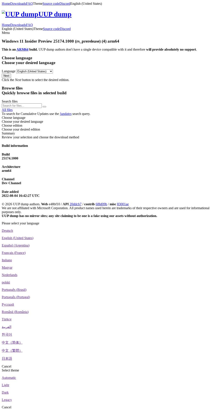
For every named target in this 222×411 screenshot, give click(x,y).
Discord (64, 3)
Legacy (7, 400)
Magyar (7, 267)
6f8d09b (101, 204)
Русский (8, 304)
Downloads (18, 3)
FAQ (29, 3)
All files (7, 110)
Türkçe (6, 319)
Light (5, 385)
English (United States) (17, 238)
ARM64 (22, 49)
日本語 (7, 358)
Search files (10, 101)
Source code (50, 3)
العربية (6, 327)
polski (6, 282)
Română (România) (15, 312)
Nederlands (9, 275)
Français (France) (14, 253)
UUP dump (55, 14)
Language (8, 71)
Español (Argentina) (15, 245)
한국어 (7, 334)
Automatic (9, 378)
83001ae (123, 204)
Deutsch (7, 230)
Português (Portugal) (16, 297)
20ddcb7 (76, 204)
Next (6, 75)
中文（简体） (12, 342)
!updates (66, 114)
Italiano (7, 260)
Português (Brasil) (14, 290)
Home (6, 3)
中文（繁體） (12, 350)
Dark (5, 392)
